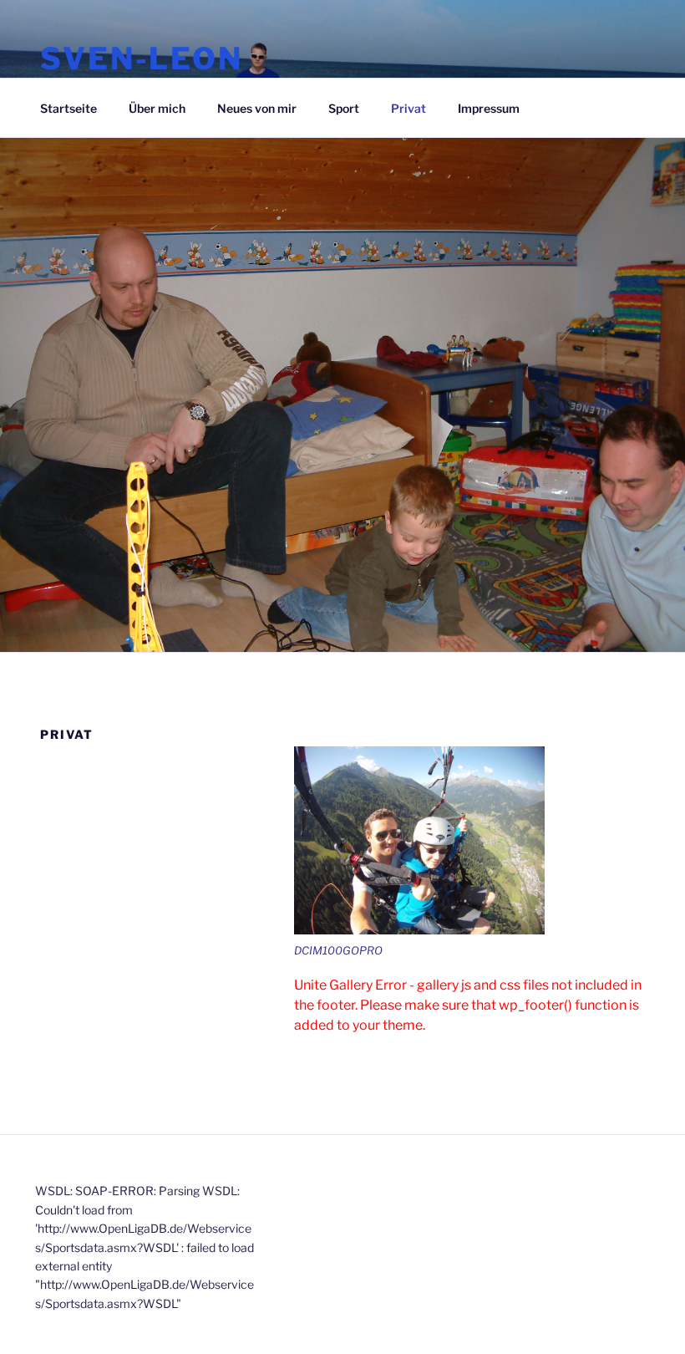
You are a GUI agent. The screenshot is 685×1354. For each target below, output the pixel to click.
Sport (343, 108)
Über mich (157, 108)
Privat (408, 108)
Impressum (489, 108)
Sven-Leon (141, 58)
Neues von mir (257, 108)
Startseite (68, 108)
